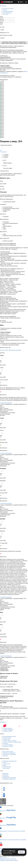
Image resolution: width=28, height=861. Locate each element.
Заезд (1, 16)
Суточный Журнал (8, 744)
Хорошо (21, 852)
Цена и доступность (5, 57)
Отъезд (2, 19)
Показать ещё (4, 668)
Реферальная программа (9, 777)
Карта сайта (3, 857)
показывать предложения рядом (10, 344)
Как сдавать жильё (8, 751)
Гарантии (5, 743)
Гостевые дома (7, 766)
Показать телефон (5, 65)
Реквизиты (6, 776)
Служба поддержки (8, 729)
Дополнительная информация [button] (8, 243)
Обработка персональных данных (9, 860)
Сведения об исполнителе (7, 696)
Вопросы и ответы (8, 746)
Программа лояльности (9, 779)
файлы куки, (12, 850)
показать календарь (5, 332)
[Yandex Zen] (4, 796)
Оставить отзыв (4, 670)
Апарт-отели (6, 764)
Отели (4, 762)
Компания (5, 773)
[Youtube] (4, 794)
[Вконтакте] (4, 792)
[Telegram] (4, 786)
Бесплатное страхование (9, 754)
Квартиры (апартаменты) (9, 761)
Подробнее (3, 722)
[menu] (26, 2)
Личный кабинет (7, 728)
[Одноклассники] (4, 788)
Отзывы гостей (7, 737)
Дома (4, 765)
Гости (1, 22)
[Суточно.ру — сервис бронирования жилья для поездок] (7, 2)
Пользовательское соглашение (8, 859)
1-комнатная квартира (6, 402)
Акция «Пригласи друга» (10, 740)
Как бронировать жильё (9, 736)
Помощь (5, 755)
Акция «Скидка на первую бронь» (12, 742)
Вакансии (5, 774)
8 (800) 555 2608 (7, 731)
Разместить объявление (9, 753)
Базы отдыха (6, 768)
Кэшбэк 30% (6, 739)
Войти (21, 1)
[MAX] (4, 790)
